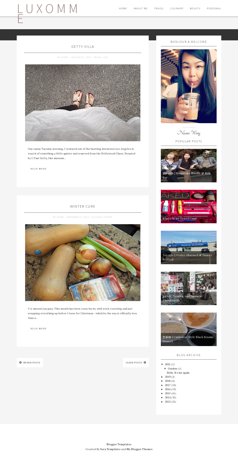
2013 (168, 401)
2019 (168, 376)
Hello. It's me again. (178, 372)
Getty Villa (82, 46)
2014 (168, 397)
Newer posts (31, 362)
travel (98, 57)
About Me (141, 8)
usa (105, 57)
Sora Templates (110, 449)
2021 (168, 364)
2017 (168, 385)
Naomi (65, 57)
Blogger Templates (119, 444)
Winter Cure (82, 206)
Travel (159, 8)
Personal (214, 8)
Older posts (134, 362)
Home (123, 8)
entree (108, 217)
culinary (96, 217)
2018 (168, 381)
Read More (38, 168)
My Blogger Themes (140, 449)
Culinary (177, 8)
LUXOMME (49, 13)
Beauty (195, 8)
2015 (168, 393)
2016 (168, 389)
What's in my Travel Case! (180, 218)
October (173, 368)
